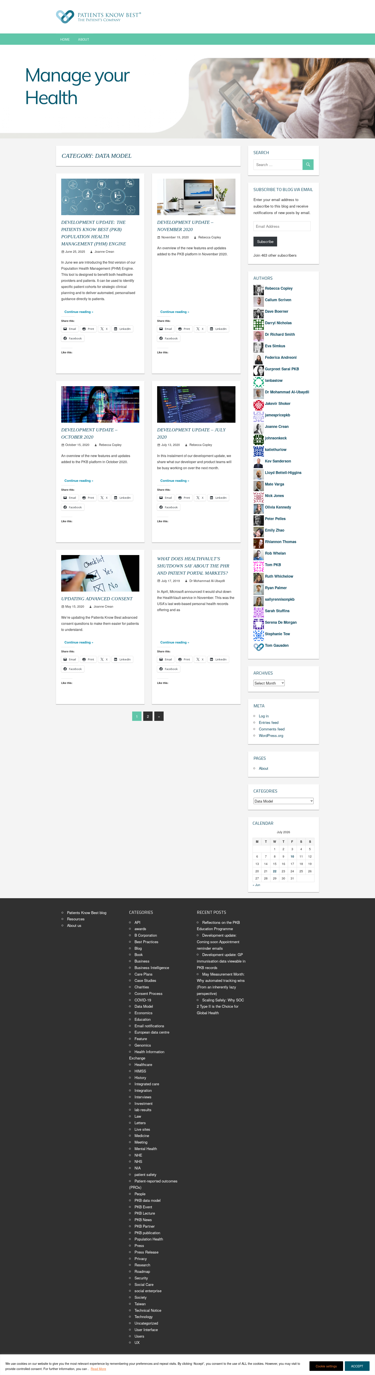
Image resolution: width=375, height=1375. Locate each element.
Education (143, 1019)
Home (65, 39)
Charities (142, 986)
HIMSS (140, 1071)
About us (74, 925)
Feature (141, 1038)
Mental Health (146, 1148)
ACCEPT (357, 1366)
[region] (187, 1364)
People (140, 1193)
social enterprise (148, 1290)
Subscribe (265, 241)
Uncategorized (146, 1323)
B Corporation (146, 935)
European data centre (152, 1032)
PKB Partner (145, 1226)
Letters (140, 1122)
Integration (143, 1090)
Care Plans (144, 974)
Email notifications (149, 1025)
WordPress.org (271, 735)
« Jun (256, 885)
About (83, 39)
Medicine (142, 1135)
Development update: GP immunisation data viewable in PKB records (221, 961)
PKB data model (148, 1200)
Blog (138, 948)
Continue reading (77, 311)
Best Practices (146, 941)
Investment (144, 1103)
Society (141, 1297)
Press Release (146, 1252)
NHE (138, 1155)
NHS (138, 1161)
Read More (98, 1369)
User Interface (146, 1329)
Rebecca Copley (209, 237)
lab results (143, 1109)
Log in (264, 715)
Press (139, 1245)
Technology (144, 1316)
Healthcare (143, 1064)
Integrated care (147, 1083)
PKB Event (143, 1206)
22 (274, 871)
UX (137, 1342)
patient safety (145, 1174)
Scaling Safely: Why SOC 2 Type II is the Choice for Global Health (220, 1006)
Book (139, 954)
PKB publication (147, 1232)
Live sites (142, 1129)
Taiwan (140, 1303)
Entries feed (268, 722)
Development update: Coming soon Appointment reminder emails (218, 941)
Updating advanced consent (96, 598)
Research (142, 1264)
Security (141, 1277)
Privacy (141, 1258)
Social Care (144, 1284)
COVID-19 (143, 1000)
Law (138, 1116)
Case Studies (145, 980)
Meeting (141, 1142)
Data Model (144, 1006)
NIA (138, 1167)
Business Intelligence (152, 967)
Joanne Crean (104, 251)
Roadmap (142, 1271)
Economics (144, 1012)
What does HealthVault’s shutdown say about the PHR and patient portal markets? (193, 566)
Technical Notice (148, 1310)
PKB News (143, 1219)
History (140, 1077)
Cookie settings (326, 1366)
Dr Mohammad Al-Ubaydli (207, 581)
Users (139, 1336)
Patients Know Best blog (86, 912)
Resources (76, 918)
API (137, 922)
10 (292, 856)
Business (142, 961)
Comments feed (272, 729)
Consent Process (149, 993)
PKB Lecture (145, 1213)
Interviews (143, 1096)
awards (140, 928)
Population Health (149, 1239)
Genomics (143, 1045)
